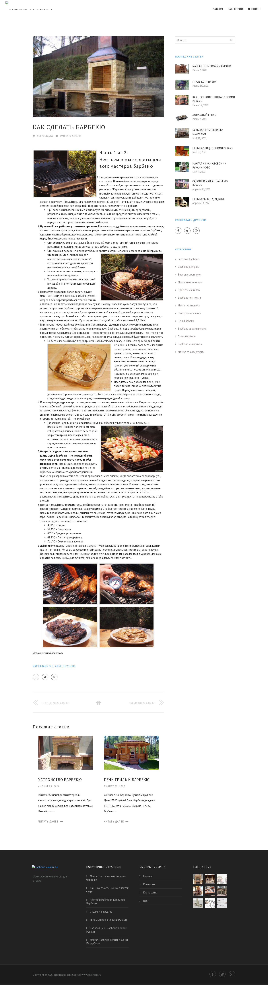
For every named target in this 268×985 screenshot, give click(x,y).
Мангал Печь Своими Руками (211, 66)
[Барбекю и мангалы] (28, 6)
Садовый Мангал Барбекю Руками (210, 183)
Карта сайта (150, 892)
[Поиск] (231, 40)
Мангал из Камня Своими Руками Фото (209, 165)
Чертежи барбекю (188, 259)
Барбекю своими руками (192, 328)
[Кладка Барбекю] (198, 891)
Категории (235, 9)
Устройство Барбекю (60, 779)
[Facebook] (36, 677)
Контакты (149, 884)
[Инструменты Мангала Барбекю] (222, 903)
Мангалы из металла (190, 282)
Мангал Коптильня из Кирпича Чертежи (106, 877)
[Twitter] (45, 677)
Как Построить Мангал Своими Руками (213, 99)
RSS (145, 900)
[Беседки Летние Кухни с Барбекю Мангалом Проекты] (222, 891)
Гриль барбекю (187, 336)
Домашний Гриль (204, 114)
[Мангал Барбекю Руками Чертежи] (222, 879)
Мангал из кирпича (70, 135)
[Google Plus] (54, 677)
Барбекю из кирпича (190, 344)
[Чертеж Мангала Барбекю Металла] (210, 903)
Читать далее (48, 821)
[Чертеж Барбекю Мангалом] (198, 903)
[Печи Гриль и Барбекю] (131, 752)
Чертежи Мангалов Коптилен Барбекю (105, 901)
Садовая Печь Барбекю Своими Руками (106, 929)
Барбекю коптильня (189, 297)
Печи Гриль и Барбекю (127, 779)
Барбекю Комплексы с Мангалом (207, 132)
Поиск (256, 9)
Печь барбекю (186, 321)
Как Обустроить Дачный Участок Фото (107, 889)
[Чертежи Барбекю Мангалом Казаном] (210, 891)
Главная (217, 9)
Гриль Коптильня (204, 81)
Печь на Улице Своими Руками (212, 148)
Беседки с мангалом (189, 274)
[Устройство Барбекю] (65, 752)
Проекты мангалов (189, 290)
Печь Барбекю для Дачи (208, 199)
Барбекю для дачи (188, 266)
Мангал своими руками (191, 352)
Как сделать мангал (189, 313)
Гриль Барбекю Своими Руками (108, 919)
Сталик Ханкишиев (101, 911)
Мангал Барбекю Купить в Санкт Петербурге (107, 941)
